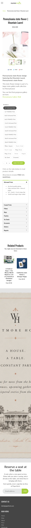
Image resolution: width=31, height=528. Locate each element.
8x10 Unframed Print (10, 115)
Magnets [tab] (6, 230)
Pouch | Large (8, 150)
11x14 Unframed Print (11, 123)
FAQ (2, 525)
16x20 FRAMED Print (10, 134)
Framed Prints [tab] (8, 205)
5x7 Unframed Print (10, 108)
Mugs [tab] (5, 212)
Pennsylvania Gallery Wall (12, 97)
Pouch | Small (19, 146)
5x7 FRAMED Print (10, 111)
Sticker (16, 153)
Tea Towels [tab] (6, 219)
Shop (2, 518)
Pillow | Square (8, 146)
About (3, 520)
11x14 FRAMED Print (10, 127)
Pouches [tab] (6, 216)
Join (25, 491)
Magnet (24, 153)
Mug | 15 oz (8, 153)
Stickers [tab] (6, 227)
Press (2, 522)
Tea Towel (7, 157)
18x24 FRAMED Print (10, 142)
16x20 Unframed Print (11, 131)
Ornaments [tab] (7, 223)
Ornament (16, 157)
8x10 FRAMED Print (10, 119)
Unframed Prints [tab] (8, 182)
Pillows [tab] (6, 208)
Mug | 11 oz (18, 150)
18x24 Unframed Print (11, 138)
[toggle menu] (2, 3)
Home (4, 11)
